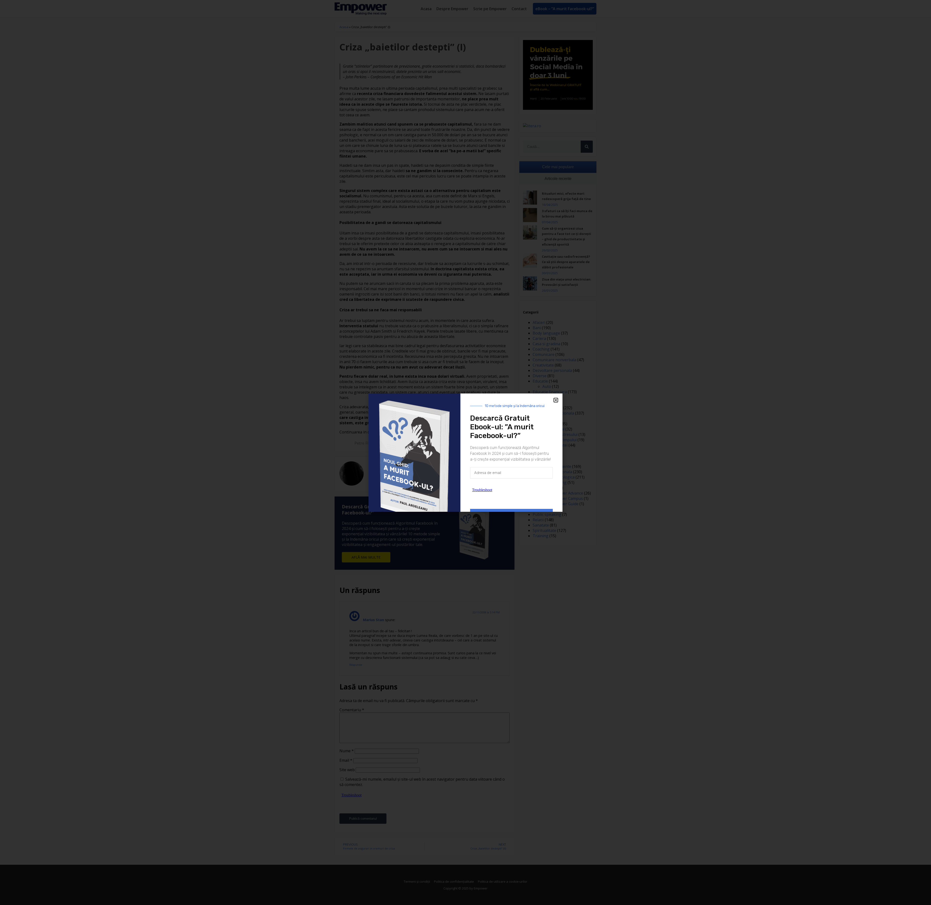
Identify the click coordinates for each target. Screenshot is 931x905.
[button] (556, 400)
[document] (465, 452)
